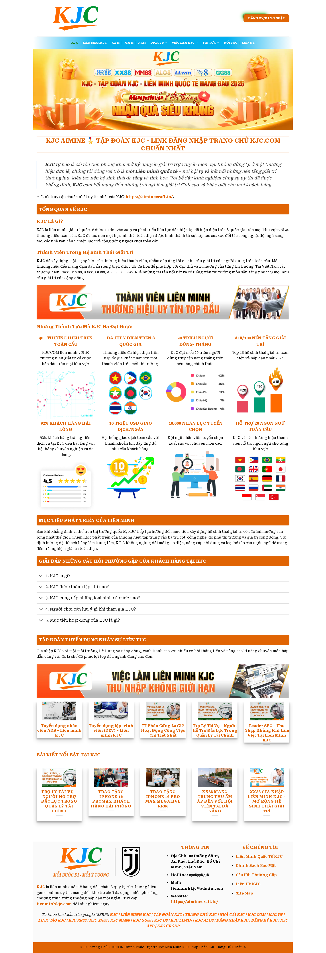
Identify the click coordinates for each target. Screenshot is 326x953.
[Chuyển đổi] (41, 576)
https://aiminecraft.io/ (149, 197)
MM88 (129, 42)
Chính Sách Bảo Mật (256, 866)
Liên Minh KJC (95, 42)
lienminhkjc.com (54, 904)
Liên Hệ (248, 42)
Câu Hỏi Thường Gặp (256, 875)
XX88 (116, 42)
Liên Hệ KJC (248, 884)
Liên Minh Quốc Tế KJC (259, 856)
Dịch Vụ (157, 42)
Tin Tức (209, 42)
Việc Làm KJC (183, 42)
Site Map (244, 893)
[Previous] (44, 713)
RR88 (142, 42)
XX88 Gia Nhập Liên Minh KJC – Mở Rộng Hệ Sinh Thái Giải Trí (127, 801)
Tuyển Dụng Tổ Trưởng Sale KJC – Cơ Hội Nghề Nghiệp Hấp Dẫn (178, 801)
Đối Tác (230, 42)
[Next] (282, 713)
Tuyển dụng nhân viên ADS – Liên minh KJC (230, 796)
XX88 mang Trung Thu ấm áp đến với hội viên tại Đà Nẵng (75, 801)
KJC (74, 42)
